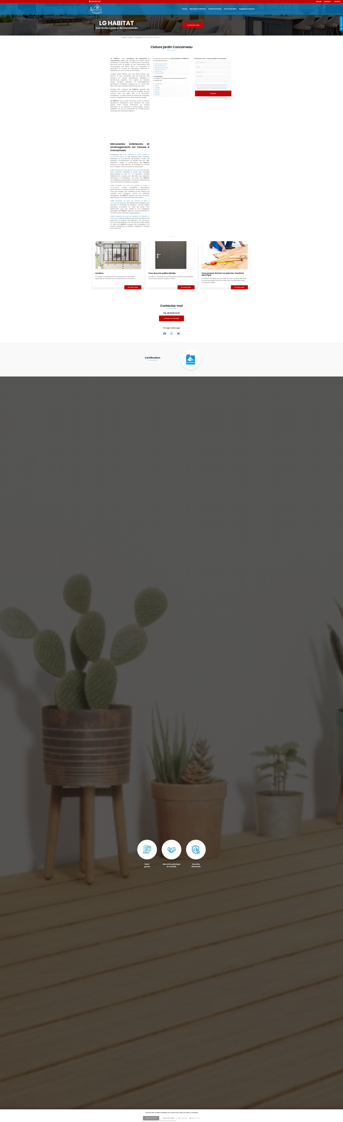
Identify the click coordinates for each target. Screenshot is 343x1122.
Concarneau (138, 37)
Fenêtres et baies (214, 9)
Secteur (130, 37)
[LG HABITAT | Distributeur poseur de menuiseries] (96, 9)
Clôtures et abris (230, 9)
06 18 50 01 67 (96, 1)
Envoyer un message (171, 318)
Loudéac (157, 87)
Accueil (319, 1)
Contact (337, 1)
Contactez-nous (193, 25)
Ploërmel (157, 89)
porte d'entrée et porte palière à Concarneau (129, 156)
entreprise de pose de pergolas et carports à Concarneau (129, 217)
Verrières (99, 273)
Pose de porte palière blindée (162, 273)
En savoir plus (133, 287)
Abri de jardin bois (160, 65)
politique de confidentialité (219, 88)
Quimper (157, 93)
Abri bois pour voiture (161, 64)
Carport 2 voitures (160, 69)
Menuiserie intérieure (198, 9)
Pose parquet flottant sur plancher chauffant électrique (223, 274)
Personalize (183, 1118)
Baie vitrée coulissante (161, 67)
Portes (184, 9)
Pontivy (157, 91)
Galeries (327, 1)
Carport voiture (159, 73)
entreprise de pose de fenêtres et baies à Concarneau (129, 186)
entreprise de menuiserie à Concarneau (128, 170)
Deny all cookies (168, 1118)
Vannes (157, 94)
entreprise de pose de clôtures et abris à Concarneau (129, 202)
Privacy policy (195, 1118)
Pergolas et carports (247, 9)
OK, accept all (151, 1118)
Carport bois (158, 71)
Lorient (157, 85)
